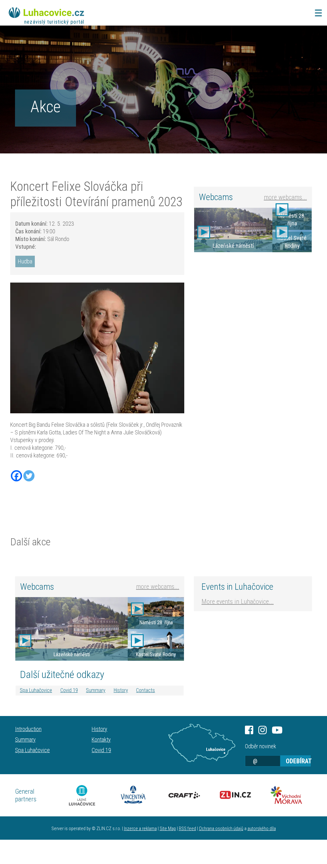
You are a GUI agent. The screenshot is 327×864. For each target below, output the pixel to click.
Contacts (145, 690)
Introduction (28, 729)
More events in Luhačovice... (238, 601)
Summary (95, 690)
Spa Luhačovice (36, 690)
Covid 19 (69, 690)
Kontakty (101, 739)
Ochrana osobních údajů (221, 828)
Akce (45, 106)
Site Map (168, 828)
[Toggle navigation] (316, 13)
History (121, 690)
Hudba (25, 261)
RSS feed (187, 828)
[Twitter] (28, 475)
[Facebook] (16, 475)
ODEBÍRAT (298, 761)
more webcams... (285, 197)
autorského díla (261, 828)
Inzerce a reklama (140, 828)
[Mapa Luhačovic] (201, 743)
